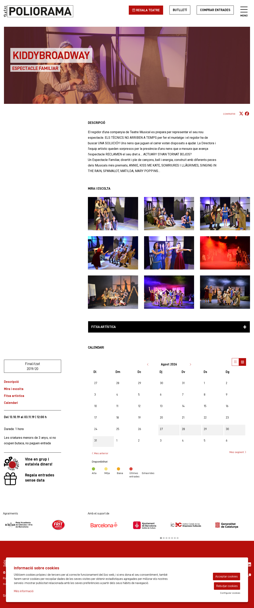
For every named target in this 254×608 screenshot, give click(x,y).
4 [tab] (169, 538)
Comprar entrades (215, 10)
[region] (42, 525)
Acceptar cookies (226, 576)
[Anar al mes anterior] (148, 364)
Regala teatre (147, 10)
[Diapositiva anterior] (91, 528)
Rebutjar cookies (227, 586)
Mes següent (236, 452)
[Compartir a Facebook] (247, 114)
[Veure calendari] (242, 362)
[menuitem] (249, 564)
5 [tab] (172, 538)
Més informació (24, 591)
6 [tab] (175, 538)
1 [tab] (161, 538)
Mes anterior (100, 453)
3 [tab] (166, 538)
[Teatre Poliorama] (42, 11)
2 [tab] (164, 538)
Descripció (11, 381)
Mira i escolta (13, 389)
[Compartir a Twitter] (241, 114)
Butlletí (180, 10)
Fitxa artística (14, 396)
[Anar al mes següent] (190, 364)
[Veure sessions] (235, 362)
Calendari (11, 402)
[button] (113, 213)
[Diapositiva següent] (247, 528)
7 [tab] (178, 538)
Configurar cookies (230, 593)
